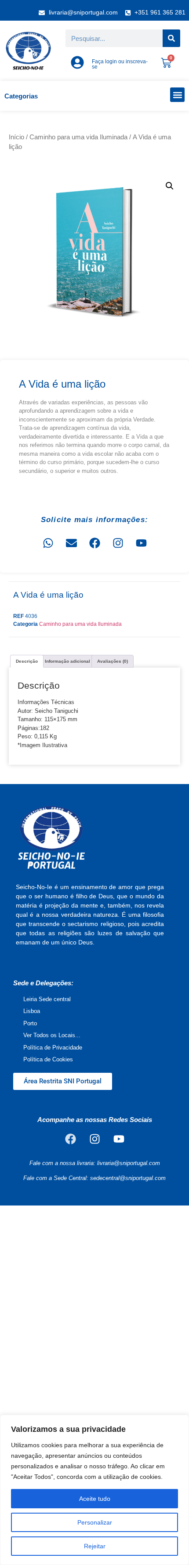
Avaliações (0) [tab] (112, 661)
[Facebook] (94, 543)
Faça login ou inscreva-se (120, 64)
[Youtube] (141, 543)
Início (16, 137)
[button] (177, 94)
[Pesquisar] (171, 38)
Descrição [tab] (27, 661)
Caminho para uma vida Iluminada (78, 137)
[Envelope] (71, 543)
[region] (94, 1490)
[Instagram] (118, 543)
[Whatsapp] (48, 543)
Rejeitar (94, 1546)
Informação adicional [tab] (67, 661)
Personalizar (94, 1522)
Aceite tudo (94, 1498)
